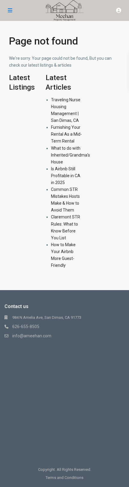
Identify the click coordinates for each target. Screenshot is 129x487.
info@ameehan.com (31, 335)
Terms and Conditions (64, 477)
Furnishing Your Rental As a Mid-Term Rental (66, 134)
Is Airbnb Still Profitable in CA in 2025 (65, 175)
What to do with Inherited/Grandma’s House (70, 155)
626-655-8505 (25, 326)
